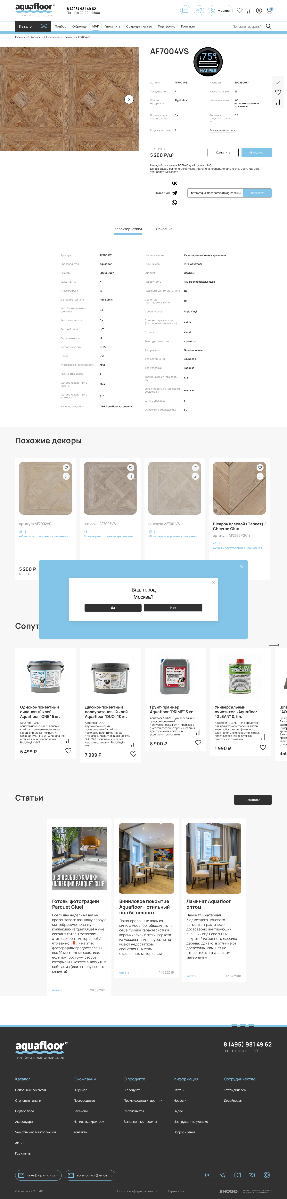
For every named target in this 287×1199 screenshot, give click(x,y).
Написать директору (89, 1122)
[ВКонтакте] (174, 183)
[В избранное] (278, 91)
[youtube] (208, 1175)
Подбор (61, 26)
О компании (85, 1079)
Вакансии (81, 1111)
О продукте (134, 1079)
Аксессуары (24, 1122)
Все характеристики (222, 130)
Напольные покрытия (30, 1090)
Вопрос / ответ (184, 1132)
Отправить (269, 26)
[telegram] (223, 1175)
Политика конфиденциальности (136, 1191)
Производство (84, 1100)
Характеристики (128, 229)
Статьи (179, 1090)
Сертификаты (134, 1111)
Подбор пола (24, 1111)
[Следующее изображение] (129, 99)
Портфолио (166, 26)
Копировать (257, 193)
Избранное (239, 10)
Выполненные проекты (140, 1122)
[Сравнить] (278, 101)
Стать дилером (235, 1090)
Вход (259, 10)
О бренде (79, 26)
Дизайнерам (233, 1100)
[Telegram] (174, 193)
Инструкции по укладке (191, 1122)
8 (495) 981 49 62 (81, 8)
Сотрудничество (139, 26)
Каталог (22, 1079)
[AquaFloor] (35, 10)
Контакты (188, 26)
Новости (180, 1100)
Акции (19, 1143)
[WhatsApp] (174, 202)
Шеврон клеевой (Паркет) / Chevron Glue (239, 526)
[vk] (252, 1175)
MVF (95, 26)
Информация (186, 1079)
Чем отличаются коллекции (35, 1132)
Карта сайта (176, 1191)
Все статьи (253, 800)
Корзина (271, 9)
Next (274, 645)
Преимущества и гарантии (143, 1100)
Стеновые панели (28, 1100)
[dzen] (267, 1175)
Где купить (112, 26)
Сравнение (249, 10)
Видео (178, 1111)
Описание (164, 229)
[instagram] (237, 1175)
